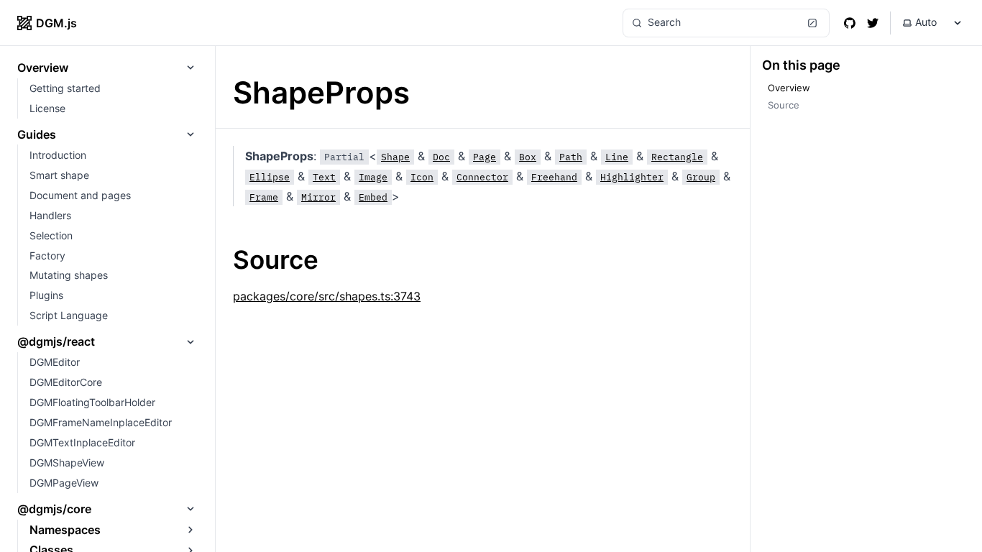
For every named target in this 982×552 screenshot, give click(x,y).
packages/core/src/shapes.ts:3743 (327, 296)
